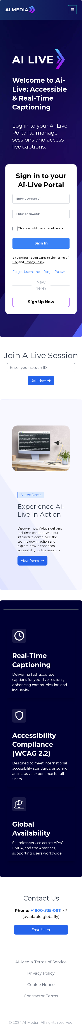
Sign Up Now (41, 301)
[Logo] (20, 9)
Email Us (38, 930)
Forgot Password (56, 272)
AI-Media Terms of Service (41, 962)
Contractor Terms (41, 996)
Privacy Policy (34, 262)
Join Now (38, 381)
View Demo (30, 561)
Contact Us (41, 898)
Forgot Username (26, 272)
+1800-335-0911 (46, 910)
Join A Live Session (41, 355)
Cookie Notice (41, 984)
